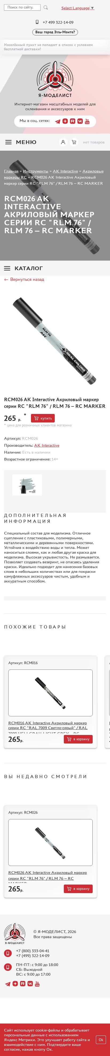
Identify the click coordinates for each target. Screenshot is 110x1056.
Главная (11, 171)
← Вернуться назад (24, 279)
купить (46, 418)
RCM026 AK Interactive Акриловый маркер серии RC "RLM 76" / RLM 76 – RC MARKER (47, 878)
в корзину (81, 739)
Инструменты (35, 171)
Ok (101, 1040)
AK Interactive (65, 171)
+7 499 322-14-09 (58, 22)
